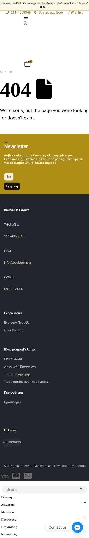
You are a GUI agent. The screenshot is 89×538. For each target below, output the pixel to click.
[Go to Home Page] (1, 72)
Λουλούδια (7, 504)
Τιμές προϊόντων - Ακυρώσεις (26, 382)
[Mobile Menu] (26, 17)
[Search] (81, 490)
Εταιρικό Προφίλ (16, 322)
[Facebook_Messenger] (77, 527)
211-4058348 (14, 236)
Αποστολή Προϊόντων (20, 366)
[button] (2, 483)
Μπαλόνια (7, 512)
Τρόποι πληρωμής (17, 374)
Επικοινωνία (13, 359)
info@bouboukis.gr (17, 262)
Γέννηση (6, 497)
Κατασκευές (9, 534)
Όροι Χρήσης (13, 330)
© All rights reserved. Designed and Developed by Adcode (45, 466)
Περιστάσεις (9, 527)
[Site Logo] (44, 41)
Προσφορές (13, 402)
